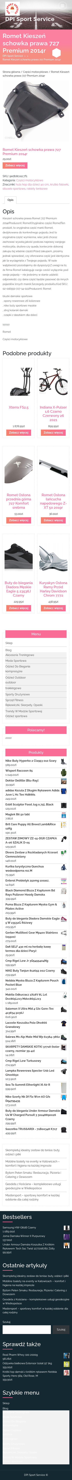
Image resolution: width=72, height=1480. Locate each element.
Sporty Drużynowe (17, 694)
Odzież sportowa (16, 716)
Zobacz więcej (15, 165)
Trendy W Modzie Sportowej (23, 711)
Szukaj (6, 1322)
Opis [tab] (10, 200)
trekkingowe (13, 688)
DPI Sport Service (30, 19)
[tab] (62, 6)
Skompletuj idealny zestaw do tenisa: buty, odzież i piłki (36, 1276)
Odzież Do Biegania (17, 666)
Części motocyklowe (35, 71)
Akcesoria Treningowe (19, 655)
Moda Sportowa (15, 660)
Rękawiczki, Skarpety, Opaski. (24, 705)
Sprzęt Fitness (14, 700)
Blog (8, 650)
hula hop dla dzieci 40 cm (32, 184)
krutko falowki (59, 184)
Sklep (9, 643)
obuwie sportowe (14, 188)
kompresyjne (13, 671)
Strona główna (11, 71)
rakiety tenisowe (37, 188)
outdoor (10, 682)
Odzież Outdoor (15, 677)
